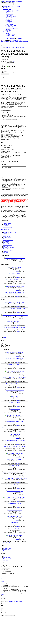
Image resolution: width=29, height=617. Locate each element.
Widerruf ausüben (7, 223)
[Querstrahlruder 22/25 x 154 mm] (14, 516)
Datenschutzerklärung (8, 558)
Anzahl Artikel (10, 38)
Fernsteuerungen (14, 41)
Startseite (5, 7)
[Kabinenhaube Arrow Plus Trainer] (14, 484)
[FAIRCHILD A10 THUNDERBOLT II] (14, 292)
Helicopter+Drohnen (10, 17)
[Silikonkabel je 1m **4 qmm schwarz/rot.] (14, 415)
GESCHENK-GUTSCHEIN (12, 10)
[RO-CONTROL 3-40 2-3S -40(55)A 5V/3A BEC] (14, 377)
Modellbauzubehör (10, 22)
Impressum (5, 560)
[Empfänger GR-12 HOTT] (14, 503)
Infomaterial (9, 20)
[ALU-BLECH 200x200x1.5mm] (14, 459)
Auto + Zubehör (9, 15)
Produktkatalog (14, 40)
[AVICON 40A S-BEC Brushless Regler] (14, 371)
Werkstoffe (8, 29)
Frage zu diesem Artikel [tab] (8, 79)
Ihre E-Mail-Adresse (6, 167)
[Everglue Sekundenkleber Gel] (14, 321)
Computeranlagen (23, 41)
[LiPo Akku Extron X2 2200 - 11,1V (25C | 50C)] (14, 446)
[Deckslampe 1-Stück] (14, 465)
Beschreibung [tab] (6, 77)
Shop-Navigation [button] (7, 9)
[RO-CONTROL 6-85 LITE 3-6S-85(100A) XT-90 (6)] (14, 478)
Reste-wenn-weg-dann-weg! (12, 28)
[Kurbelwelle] (14, 522)
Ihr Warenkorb (11, 6)
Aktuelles (5, 225)
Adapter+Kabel (9, 11)
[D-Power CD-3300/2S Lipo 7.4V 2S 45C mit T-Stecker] (14, 315)
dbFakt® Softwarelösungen (7, 542)
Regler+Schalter (9, 26)
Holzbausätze (9, 19)
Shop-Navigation (5, 229)
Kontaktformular (7, 548)
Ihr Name (4, 164)
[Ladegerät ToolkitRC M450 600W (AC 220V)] (14, 308)
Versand (13, 61)
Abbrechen (12, 615)
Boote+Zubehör (9, 14)
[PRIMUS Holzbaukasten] (14, 267)
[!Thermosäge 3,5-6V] (14, 273)
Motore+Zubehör (10, 24)
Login (7, 33)
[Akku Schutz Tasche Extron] (14, 528)
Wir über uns (6, 224)
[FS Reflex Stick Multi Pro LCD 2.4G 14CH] (13, 47)
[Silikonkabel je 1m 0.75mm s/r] (14, 510)
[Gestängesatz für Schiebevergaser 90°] (14, 358)
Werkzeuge (8, 30)
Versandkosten (8, 196)
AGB (4, 556)
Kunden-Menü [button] (6, 31)
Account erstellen (10, 35)
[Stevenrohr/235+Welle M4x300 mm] (14, 453)
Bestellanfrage (6, 549)
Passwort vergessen (10, 34)
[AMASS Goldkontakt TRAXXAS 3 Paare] (14, 258)
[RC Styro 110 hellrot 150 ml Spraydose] (14, 383)
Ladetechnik (9, 21)
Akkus (7, 12)
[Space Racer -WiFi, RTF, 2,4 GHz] (14, 279)
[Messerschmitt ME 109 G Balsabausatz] (14, 286)
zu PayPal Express (18, 601)
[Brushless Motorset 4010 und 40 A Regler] (14, 302)
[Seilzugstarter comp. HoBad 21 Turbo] (14, 421)
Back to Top (3, 594)
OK (1, 608)
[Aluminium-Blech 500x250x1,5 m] (14, 535)
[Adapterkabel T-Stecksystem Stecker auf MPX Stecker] (14, 472)
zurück (2, 40)
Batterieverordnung (7, 227)
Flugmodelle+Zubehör (11, 16)
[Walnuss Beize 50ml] (14, 409)
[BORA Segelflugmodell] (14, 434)
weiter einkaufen (4, 601)
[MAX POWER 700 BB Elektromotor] (14, 352)
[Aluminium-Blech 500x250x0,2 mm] (14, 491)
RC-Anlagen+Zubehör (11, 25)
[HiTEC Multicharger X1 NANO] (14, 364)
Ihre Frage (4, 169)
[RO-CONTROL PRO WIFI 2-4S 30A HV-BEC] (14, 497)
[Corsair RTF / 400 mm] (14, 402)
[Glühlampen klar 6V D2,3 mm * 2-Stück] (14, 390)
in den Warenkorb (4, 74)
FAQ (4, 337)
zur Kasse (20, 38)
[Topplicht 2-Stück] (14, 396)
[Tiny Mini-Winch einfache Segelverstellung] (14, 327)
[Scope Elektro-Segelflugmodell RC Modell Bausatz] (14, 440)
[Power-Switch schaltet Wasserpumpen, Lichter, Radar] (14, 428)
